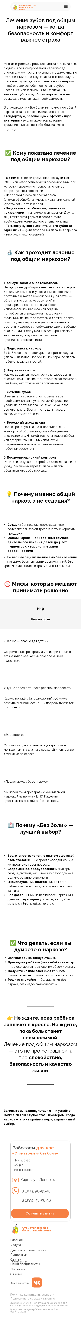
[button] (66, 6)
